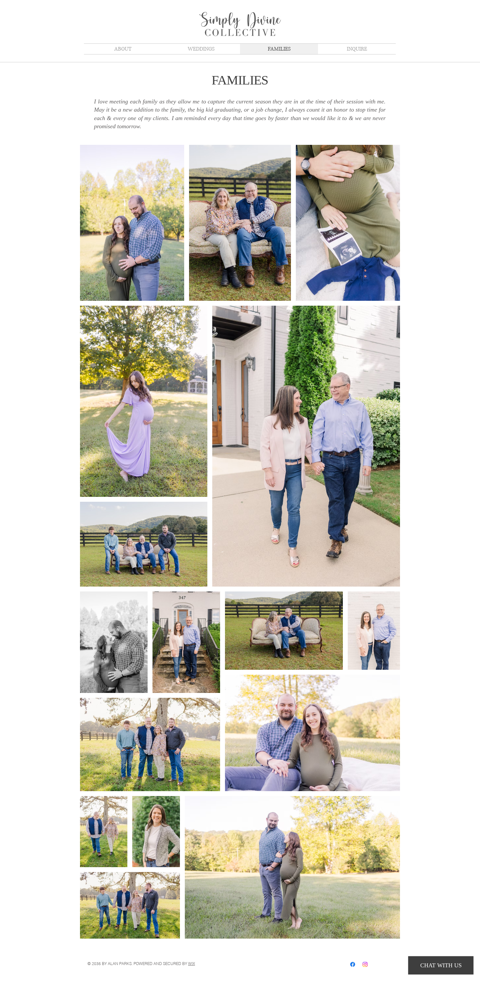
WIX (191, 963)
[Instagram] (365, 964)
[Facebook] (352, 964)
